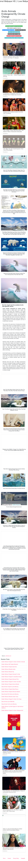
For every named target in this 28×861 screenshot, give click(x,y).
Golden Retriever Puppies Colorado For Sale (11, 674)
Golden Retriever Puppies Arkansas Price (10, 679)
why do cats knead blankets (14, 32)
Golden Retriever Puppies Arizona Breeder (10, 684)
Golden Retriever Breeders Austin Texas (10, 696)
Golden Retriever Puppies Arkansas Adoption (11, 691)
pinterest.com (8, 655)
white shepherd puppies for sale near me (14, 26)
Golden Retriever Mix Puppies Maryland (10, 664)
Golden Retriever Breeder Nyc (8, 671)
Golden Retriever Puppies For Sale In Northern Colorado (13, 661)
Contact (9, 858)
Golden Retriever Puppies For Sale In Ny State (11, 681)
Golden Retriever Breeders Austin (8, 669)
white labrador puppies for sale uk (14, 28)
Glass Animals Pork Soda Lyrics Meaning (10, 694)
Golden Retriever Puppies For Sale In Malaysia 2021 (12, 710)
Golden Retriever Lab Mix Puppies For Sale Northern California (12, 707)
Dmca (4, 858)
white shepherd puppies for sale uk (14, 36)
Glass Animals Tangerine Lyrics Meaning (10, 686)
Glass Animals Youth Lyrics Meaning (9, 704)
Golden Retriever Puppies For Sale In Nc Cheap (11, 699)
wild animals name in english (14, 34)
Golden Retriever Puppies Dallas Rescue (10, 689)
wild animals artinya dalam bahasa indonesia (14, 38)
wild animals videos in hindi (8, 30)
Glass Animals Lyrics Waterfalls (8, 701)
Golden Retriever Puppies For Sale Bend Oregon (12, 676)
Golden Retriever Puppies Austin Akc (9, 666)
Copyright (23, 858)
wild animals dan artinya (20, 30)
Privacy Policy (16, 858)
